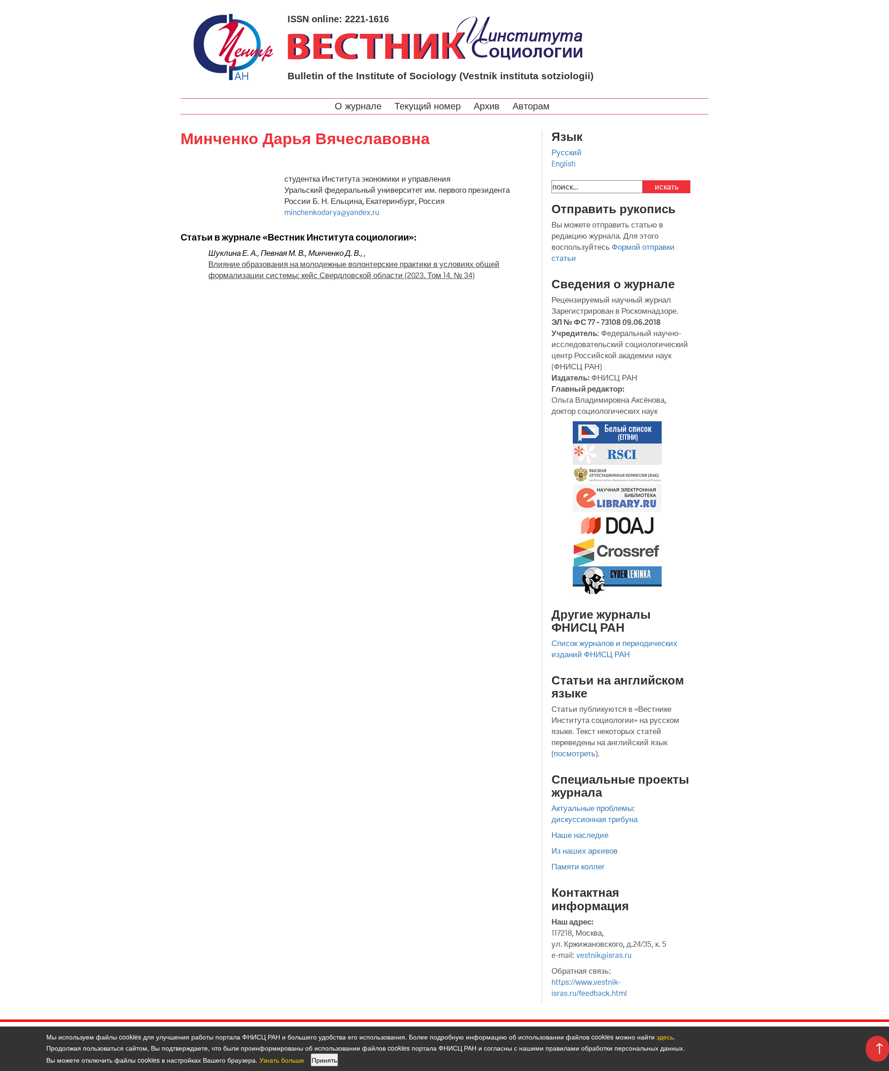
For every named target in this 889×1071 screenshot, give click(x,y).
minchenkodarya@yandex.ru (331, 212)
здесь (665, 1036)
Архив (488, 106)
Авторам (532, 106)
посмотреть (574, 753)
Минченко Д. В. (334, 253)
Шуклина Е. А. (232, 253)
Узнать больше (281, 1060)
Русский (566, 152)
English (563, 163)
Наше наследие (579, 835)
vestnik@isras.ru (604, 955)
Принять (324, 1060)
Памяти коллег (578, 867)
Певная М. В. (283, 253)
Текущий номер (428, 106)
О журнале (359, 106)
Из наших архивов (584, 851)
